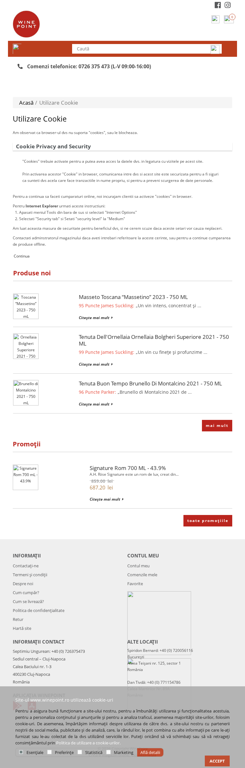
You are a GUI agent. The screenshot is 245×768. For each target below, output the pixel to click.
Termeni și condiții (30, 575)
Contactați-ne (26, 566)
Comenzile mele (142, 575)
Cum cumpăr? (26, 592)
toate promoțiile (207, 520)
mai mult (217, 425)
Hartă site (22, 628)
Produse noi (32, 273)
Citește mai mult (94, 317)
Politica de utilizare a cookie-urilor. (88, 743)
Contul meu (138, 566)
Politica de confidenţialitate (38, 610)
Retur (18, 619)
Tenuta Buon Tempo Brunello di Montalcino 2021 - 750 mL (150, 383)
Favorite (135, 583)
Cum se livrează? (28, 601)
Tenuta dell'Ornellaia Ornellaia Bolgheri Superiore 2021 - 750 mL (154, 340)
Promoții (27, 444)
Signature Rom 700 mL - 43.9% (128, 468)
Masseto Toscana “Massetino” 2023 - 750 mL (133, 297)
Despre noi (23, 583)
